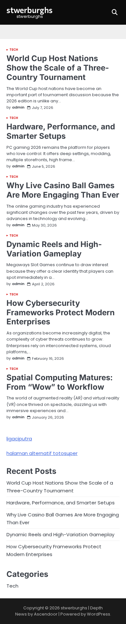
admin (18, 107)
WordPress (98, 614)
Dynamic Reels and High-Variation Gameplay (54, 249)
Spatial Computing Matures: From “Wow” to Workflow (59, 382)
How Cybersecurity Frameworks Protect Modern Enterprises (60, 312)
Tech (13, 49)
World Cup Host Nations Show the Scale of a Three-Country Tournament (57, 68)
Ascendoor (46, 614)
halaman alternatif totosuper (42, 453)
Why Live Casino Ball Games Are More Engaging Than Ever (62, 190)
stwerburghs (29, 10)
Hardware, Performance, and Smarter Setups (60, 131)
